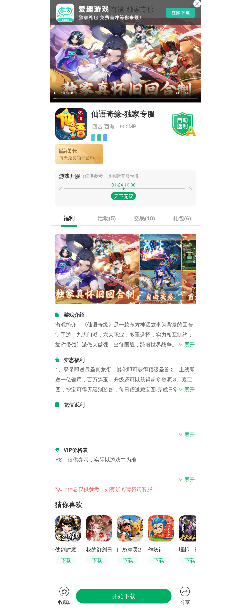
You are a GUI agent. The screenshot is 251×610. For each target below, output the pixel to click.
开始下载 (124, 596)
